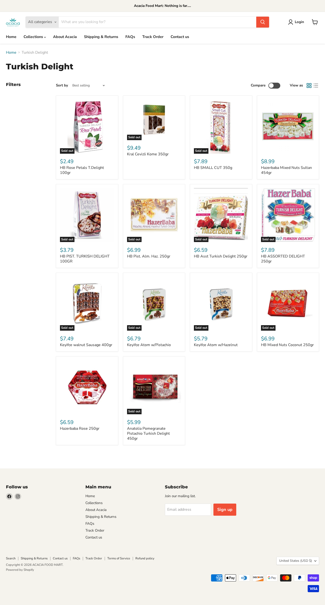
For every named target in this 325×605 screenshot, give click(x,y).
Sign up (224, 509)
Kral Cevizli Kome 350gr (148, 154)
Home (11, 36)
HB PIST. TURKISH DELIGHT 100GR (85, 259)
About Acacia (65, 36)
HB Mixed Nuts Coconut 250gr (287, 345)
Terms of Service (118, 558)
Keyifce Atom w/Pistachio (149, 345)
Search (10, 558)
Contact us (180, 36)
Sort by (62, 85)
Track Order (152, 36)
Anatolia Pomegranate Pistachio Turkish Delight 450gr (148, 433)
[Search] (262, 22)
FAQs (130, 36)
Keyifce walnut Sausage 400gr (86, 345)
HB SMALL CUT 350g (213, 167)
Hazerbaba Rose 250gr (79, 428)
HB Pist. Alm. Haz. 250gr (148, 256)
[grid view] (309, 85)
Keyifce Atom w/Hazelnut (216, 345)
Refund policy (144, 558)
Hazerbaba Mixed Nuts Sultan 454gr (286, 170)
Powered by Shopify (20, 570)
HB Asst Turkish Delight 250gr (220, 256)
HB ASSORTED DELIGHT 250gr (283, 259)
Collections (34, 36)
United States (295, 560)
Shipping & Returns (101, 36)
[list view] (315, 85)
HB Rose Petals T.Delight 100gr (82, 170)
